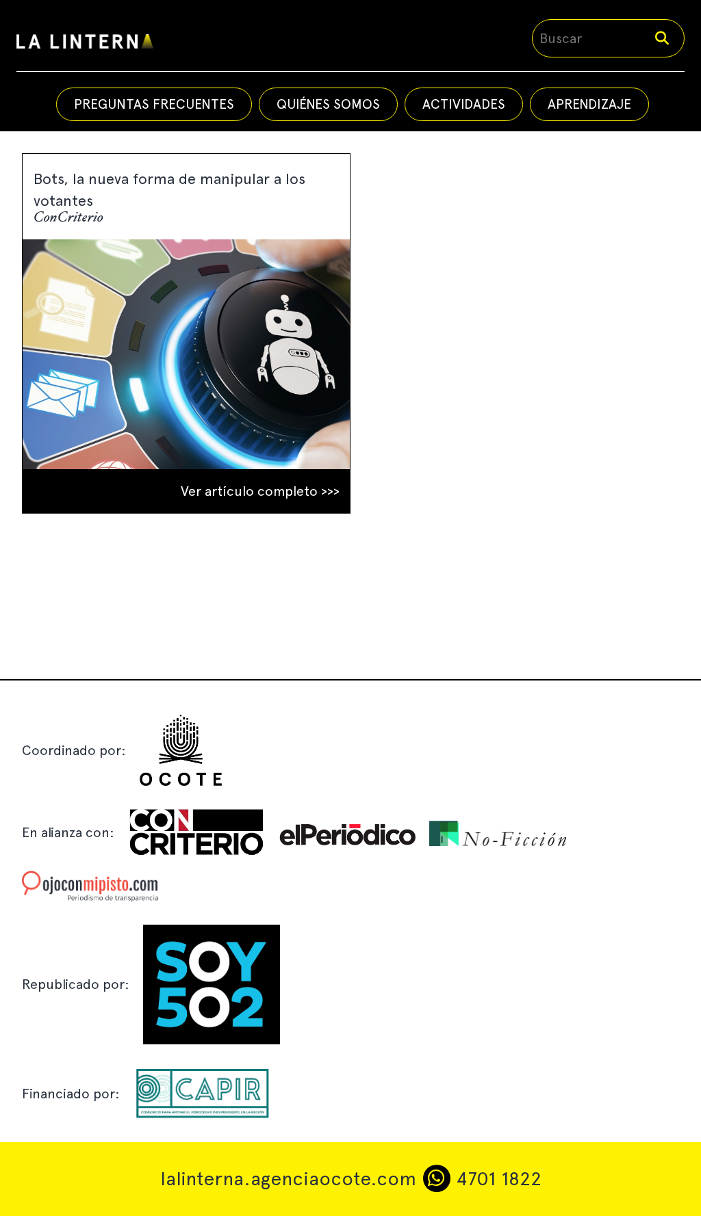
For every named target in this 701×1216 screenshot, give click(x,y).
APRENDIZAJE (589, 104)
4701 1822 (495, 1178)
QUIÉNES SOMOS (328, 104)
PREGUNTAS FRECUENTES (154, 104)
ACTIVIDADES (463, 104)
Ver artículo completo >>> (260, 491)
